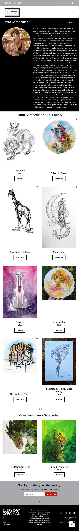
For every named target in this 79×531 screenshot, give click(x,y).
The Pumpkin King (19, 466)
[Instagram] (66, 513)
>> (44, 409)
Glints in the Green (59, 466)
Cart (73, 3)
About (4, 522)
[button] (73, 11)
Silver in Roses (59, 173)
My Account (65, 3)
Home (4, 518)
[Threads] (70, 513)
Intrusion (20, 170)
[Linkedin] (74, 513)
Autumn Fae (59, 322)
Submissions (6, 524)
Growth (20, 322)
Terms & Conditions (63, 522)
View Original (59, 178)
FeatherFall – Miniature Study (59, 390)
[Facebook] (61, 513)
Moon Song (59, 252)
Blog (4, 520)
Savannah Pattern (20, 252)
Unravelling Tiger (20, 394)
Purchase (20, 178)
